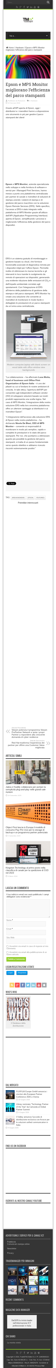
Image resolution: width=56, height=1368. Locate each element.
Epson (30, 497)
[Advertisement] (28, 150)
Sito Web (10, 937)
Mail (42, 1366)
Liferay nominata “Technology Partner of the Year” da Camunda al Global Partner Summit (32, 1107)
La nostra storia (14, 1343)
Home (11, 48)
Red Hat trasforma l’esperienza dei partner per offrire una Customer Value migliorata (26, 744)
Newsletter (11, 1248)
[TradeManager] (28, 23)
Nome (8, 920)
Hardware (20, 48)
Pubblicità (11, 1242)
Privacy (10, 1253)
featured (40, 497)
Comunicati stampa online (18, 1244)
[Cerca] (48, 2)
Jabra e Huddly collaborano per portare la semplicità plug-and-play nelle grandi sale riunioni (26, 789)
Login (10, 973)
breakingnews (18, 497)
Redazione (21, 101)
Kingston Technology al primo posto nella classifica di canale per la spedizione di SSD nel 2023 (27, 870)
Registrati (22, 973)
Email (8, 929)
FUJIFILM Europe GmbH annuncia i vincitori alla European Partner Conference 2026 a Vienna (31, 1094)
